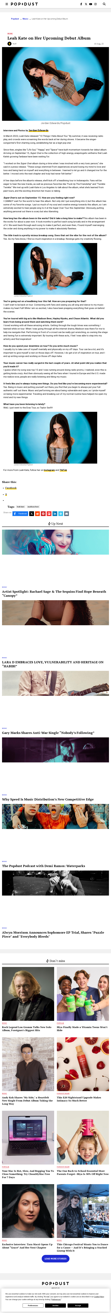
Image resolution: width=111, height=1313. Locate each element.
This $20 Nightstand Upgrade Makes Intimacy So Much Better (79, 1099)
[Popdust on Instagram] (95, 4)
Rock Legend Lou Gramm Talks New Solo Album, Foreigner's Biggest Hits (26, 1028)
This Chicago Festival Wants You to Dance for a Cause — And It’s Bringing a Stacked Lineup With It (82, 1247)
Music (25, 19)
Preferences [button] (56, 1299)
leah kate (20, 507)
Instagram (49, 470)
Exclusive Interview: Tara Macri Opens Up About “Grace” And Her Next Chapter (27, 1246)
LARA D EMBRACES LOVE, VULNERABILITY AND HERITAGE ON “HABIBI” (53, 664)
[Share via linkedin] (55, 513)
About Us (55, 1288)
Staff (14, 43)
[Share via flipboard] (49, 513)
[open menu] (7, 4)
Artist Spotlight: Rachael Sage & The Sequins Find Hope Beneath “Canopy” (54, 593)
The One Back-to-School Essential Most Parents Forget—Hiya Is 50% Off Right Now (83, 1172)
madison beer (33, 507)
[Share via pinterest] (43, 513)
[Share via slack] (60, 513)
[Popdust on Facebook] (81, 4)
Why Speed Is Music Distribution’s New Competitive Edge (48, 799)
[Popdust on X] (86, 4)
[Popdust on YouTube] (91, 4)
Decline (55, 1306)
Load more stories (55, 1258)
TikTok (63, 470)
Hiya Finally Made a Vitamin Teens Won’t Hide (82, 1028)
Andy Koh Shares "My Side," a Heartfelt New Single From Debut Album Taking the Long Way (27, 1100)
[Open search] (104, 4)
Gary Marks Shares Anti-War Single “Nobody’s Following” (48, 733)
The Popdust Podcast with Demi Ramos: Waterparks (43, 866)
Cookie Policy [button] (99, 1297)
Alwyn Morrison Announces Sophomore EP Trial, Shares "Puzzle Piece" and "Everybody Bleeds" (53, 934)
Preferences (33, 1306)
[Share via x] (31, 513)
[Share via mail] (66, 513)
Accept (78, 1306)
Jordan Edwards (38, 130)
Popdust (15, 19)
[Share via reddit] (37, 513)
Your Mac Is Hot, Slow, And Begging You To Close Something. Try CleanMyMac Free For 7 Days (28, 1174)
